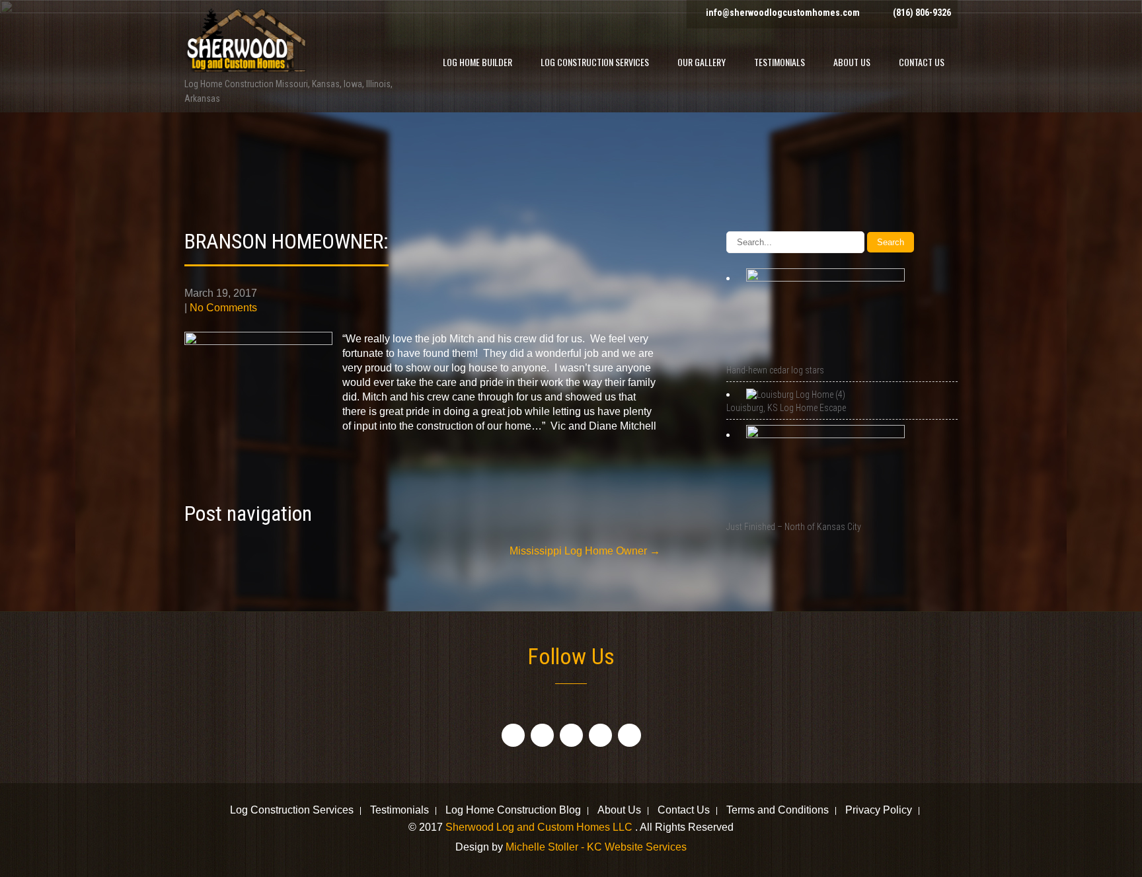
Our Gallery (701, 62)
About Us (851, 62)
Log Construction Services (595, 62)
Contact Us (921, 62)
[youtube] (600, 735)
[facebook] (513, 735)
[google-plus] (571, 735)
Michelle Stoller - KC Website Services (596, 847)
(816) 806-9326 (922, 12)
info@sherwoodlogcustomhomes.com (783, 12)
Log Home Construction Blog (513, 811)
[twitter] (542, 735)
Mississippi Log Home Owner (585, 550)
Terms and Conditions (777, 811)
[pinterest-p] (629, 735)
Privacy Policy (878, 811)
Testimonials (779, 62)
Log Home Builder (477, 62)
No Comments (223, 307)
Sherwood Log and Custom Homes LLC (540, 827)
